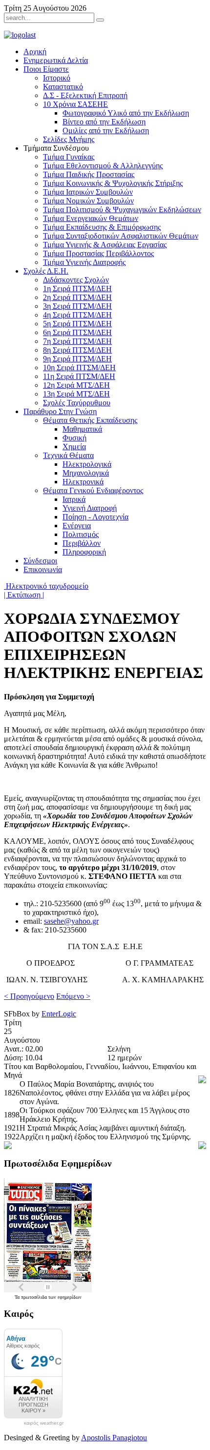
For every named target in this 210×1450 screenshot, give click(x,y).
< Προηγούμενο (29, 996)
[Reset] (100, 20)
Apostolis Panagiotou (114, 1437)
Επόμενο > (73, 996)
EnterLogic (59, 1014)
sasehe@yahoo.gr (71, 921)
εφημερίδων (70, 1297)
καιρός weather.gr (43, 1423)
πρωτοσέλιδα (34, 1297)
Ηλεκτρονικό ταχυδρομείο (46, 586)
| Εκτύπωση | (24, 595)
